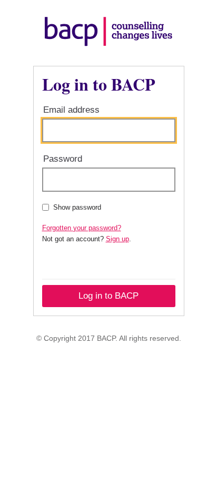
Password (62, 159)
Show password (77, 207)
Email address (71, 110)
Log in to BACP (108, 296)
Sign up (117, 239)
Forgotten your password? (81, 228)
